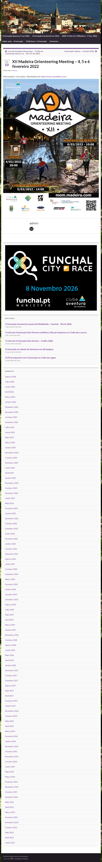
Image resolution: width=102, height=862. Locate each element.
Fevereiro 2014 (11, 782)
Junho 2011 (10, 842)
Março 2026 (10, 397)
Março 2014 (10, 777)
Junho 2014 (10, 766)
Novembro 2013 (11, 787)
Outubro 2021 (11, 549)
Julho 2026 (9, 382)
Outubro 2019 (11, 594)
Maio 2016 (9, 721)
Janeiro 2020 (10, 589)
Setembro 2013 (11, 797)
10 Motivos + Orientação (36, 41)
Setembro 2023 (11, 493)
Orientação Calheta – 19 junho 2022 (79, 51)
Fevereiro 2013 (11, 817)
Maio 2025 (9, 437)
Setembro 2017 (11, 680)
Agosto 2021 (10, 559)
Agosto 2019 (10, 604)
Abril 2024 (9, 473)
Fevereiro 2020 (11, 584)
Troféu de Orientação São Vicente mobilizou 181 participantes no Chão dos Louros (46, 332)
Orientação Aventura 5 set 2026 (16, 36)
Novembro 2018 (11, 635)
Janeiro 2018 (10, 665)
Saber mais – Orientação (13, 41)
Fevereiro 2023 (11, 508)
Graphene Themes (21, 859)
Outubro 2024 (11, 458)
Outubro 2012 (11, 827)
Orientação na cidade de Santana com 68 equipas (29, 349)
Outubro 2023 (11, 488)
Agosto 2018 (10, 645)
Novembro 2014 (11, 756)
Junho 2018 (10, 650)
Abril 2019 (9, 620)
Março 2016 (10, 731)
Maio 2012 (9, 832)
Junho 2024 (10, 468)
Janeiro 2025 (10, 447)
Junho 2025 (10, 432)
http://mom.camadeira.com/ (54, 76)
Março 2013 (10, 812)
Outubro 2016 (11, 716)
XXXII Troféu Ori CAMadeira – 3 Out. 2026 (79, 36)
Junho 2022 (10, 534)
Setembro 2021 (11, 554)
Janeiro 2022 (10, 544)
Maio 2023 (9, 503)
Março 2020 (10, 579)
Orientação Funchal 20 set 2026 (45, 36)
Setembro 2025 (11, 422)
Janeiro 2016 (10, 741)
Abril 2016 (9, 726)
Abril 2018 (9, 660)
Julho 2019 (9, 609)
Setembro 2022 (11, 528)
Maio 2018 (9, 655)
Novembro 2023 (11, 483)
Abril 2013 (9, 807)
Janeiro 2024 (10, 478)
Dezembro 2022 (11, 518)
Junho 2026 (10, 387)
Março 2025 (10, 442)
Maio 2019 (9, 615)
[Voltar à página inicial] (51, 16)
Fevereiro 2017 (11, 701)
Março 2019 (10, 625)
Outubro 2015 (11, 751)
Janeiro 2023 (10, 513)
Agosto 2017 (10, 685)
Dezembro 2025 (11, 407)
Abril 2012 (9, 837)
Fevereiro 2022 (11, 539)
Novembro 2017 (11, 670)
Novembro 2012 (11, 822)
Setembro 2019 (11, 599)
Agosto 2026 (10, 376)
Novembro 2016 (11, 711)
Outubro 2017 (11, 675)
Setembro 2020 (11, 574)
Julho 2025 (9, 427)
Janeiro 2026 (10, 402)
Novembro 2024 (11, 452)
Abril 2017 (9, 696)
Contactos (53, 41)
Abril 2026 (9, 392)
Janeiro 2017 (10, 706)
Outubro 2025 (11, 417)
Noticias (15, 70)
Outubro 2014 (11, 761)
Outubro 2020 (11, 569)
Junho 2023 (10, 498)
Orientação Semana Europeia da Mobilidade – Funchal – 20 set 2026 (38, 324)
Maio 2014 (9, 772)
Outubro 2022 (11, 523)
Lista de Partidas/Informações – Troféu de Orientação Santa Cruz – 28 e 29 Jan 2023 (24, 52)
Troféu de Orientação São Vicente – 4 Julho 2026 (29, 340)
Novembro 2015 (11, 746)
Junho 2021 (10, 564)
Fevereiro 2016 (11, 736)
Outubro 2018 (11, 640)
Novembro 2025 (11, 412)
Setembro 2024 (11, 463)
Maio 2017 (9, 691)
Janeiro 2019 (10, 630)
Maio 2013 (9, 802)
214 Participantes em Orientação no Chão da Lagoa (30, 357)
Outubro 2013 (11, 792)
